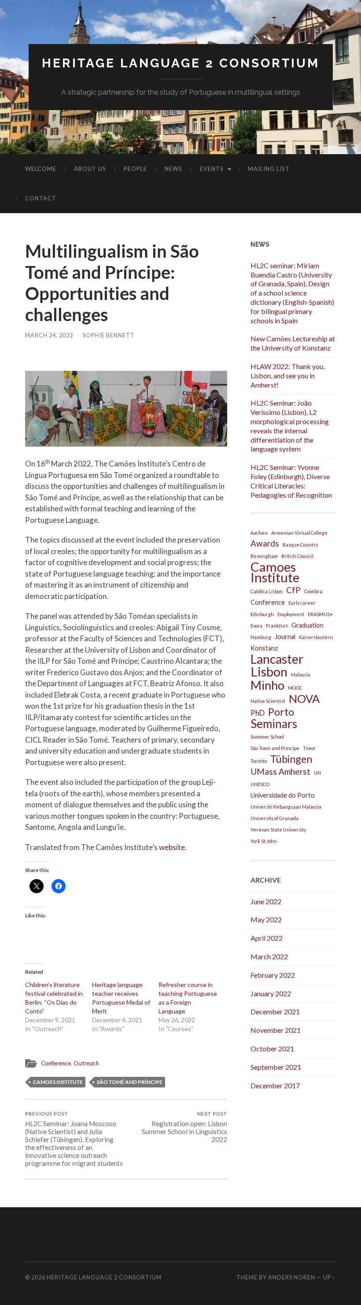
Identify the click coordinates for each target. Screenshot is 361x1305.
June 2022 (265, 901)
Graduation (307, 625)
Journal (285, 636)
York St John (263, 841)
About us (90, 168)
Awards (264, 543)
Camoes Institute (58, 1082)
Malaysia (300, 674)
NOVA (304, 698)
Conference (56, 1063)
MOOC (295, 688)
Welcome (40, 168)
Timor (309, 748)
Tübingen (291, 759)
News (173, 168)
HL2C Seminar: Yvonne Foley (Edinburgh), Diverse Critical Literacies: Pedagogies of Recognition (291, 481)
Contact (40, 198)
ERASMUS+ (320, 614)
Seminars (273, 723)
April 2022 (266, 938)
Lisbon (268, 671)
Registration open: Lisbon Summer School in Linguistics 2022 (184, 1127)
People (135, 168)
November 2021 (275, 1030)
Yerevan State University (278, 829)
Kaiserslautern (316, 637)
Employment (290, 614)
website (172, 847)
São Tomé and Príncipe (129, 1082)
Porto (281, 711)
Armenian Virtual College (299, 533)
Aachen (259, 533)
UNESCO (259, 784)
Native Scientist (267, 701)
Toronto (258, 761)
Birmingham (264, 556)
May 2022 (266, 919)
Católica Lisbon (266, 591)
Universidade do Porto (282, 795)
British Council (297, 556)
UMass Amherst (280, 771)
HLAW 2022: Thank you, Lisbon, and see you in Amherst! (287, 375)
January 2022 (270, 993)
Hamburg (260, 637)
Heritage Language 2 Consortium (181, 63)
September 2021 (275, 1067)
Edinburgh (262, 614)
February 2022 (272, 975)
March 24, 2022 (49, 335)
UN (317, 773)
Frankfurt (277, 625)
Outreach (86, 1063)
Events (212, 168)
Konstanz (264, 648)
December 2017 (275, 1085)
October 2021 (272, 1048)
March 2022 (269, 956)
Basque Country (300, 544)
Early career (302, 603)
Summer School (267, 736)
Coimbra (313, 591)
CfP (293, 590)
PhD (257, 712)
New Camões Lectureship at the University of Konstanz (292, 343)
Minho (267, 685)
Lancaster (276, 659)
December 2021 (275, 1011)
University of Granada (274, 818)
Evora (256, 625)
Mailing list (269, 168)
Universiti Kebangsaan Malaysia (285, 807)
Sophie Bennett (109, 335)
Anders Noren (291, 1277)
